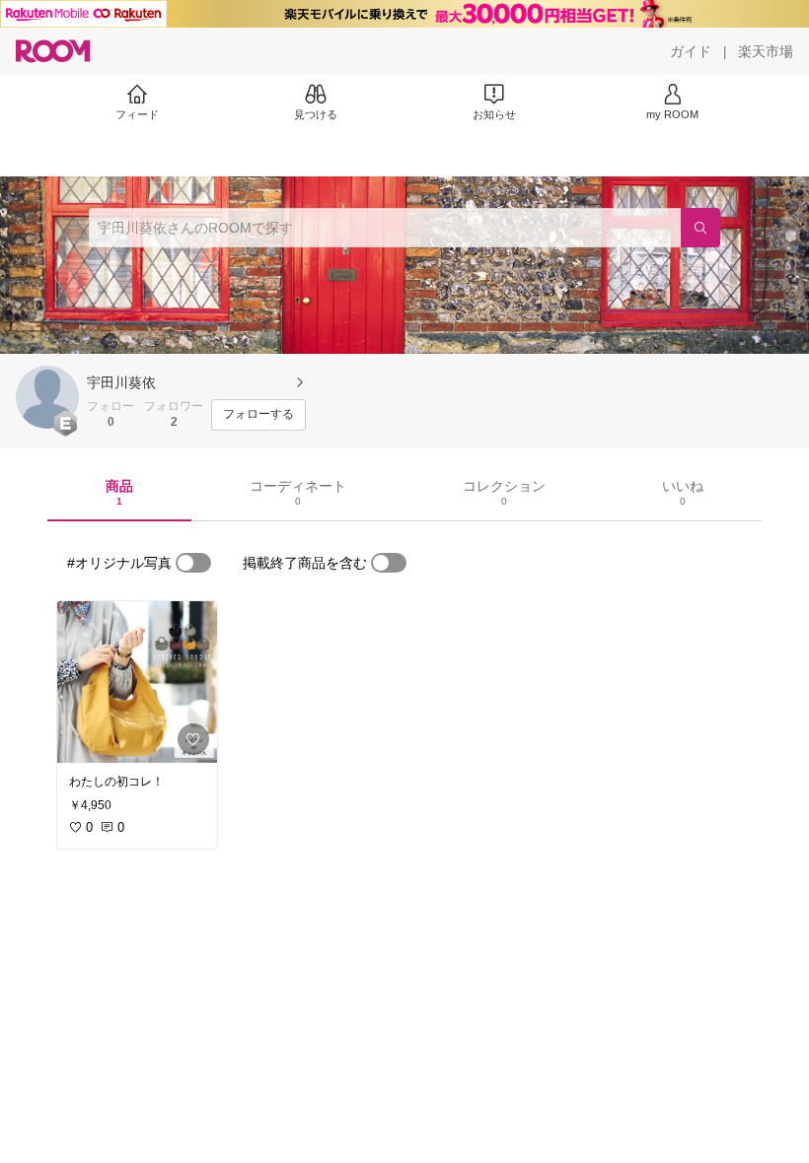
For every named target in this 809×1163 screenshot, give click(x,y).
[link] (137, 682)
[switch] (193, 563)
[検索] (700, 227)
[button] (47, 397)
